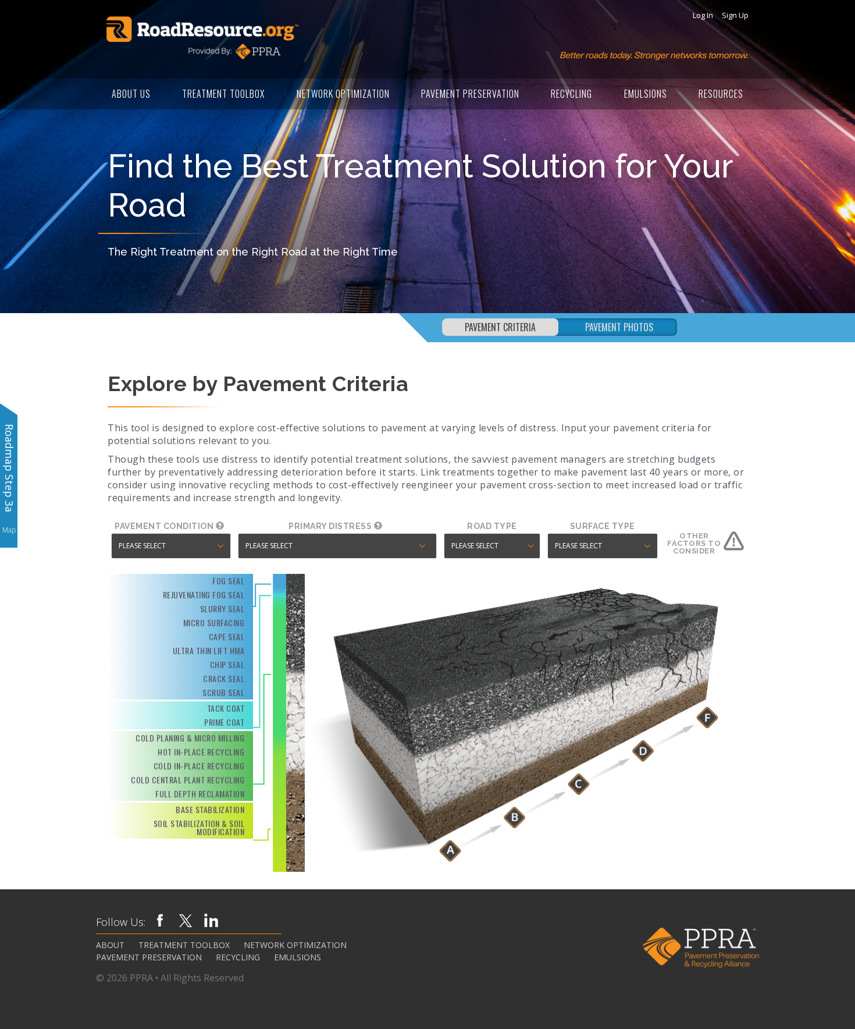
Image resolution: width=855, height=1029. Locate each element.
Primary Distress (331, 526)
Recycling (571, 94)
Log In (703, 15)
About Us (131, 94)
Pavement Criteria (500, 327)
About (110, 945)
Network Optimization (343, 94)
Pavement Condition (165, 526)
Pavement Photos (619, 327)
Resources (721, 94)
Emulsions (645, 94)
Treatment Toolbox (223, 94)
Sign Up (735, 15)
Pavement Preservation (470, 94)
